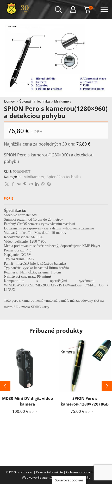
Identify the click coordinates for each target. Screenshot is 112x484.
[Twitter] (7, 184)
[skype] (48, 184)
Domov (9, 101)
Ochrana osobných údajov (85, 472)
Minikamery (63, 101)
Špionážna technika (34, 101)
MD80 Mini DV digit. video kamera (27, 401)
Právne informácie (49, 472)
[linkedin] (37, 184)
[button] (5, 386)
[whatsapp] (43, 184)
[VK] (19, 184)
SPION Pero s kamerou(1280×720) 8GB (85, 401)
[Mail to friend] (31, 184)
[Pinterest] (25, 184)
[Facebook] (13, 184)
